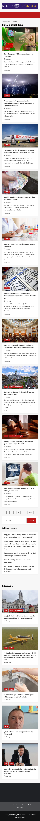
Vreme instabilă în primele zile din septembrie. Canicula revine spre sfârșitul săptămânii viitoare (19, 103)
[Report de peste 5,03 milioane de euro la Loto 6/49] (20, 39)
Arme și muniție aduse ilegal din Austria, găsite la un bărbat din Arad (18, 442)
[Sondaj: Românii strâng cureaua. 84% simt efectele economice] (20, 182)
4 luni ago (8, 662)
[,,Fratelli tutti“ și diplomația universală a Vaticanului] (20, 717)
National (7, 48)
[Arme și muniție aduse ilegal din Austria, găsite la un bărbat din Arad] (20, 427)
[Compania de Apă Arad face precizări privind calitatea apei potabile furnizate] (20, 680)
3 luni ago (8, 621)
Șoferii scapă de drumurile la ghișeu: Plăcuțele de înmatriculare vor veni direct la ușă (20, 295)
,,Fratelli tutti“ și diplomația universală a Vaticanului (18, 561)
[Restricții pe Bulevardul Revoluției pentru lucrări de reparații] (20, 377)
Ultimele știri (18, 387)
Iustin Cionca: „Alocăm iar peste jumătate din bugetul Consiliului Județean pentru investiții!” (19, 568)
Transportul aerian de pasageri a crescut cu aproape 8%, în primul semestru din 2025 (19, 151)
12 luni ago (8, 59)
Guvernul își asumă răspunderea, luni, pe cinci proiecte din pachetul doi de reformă (19, 346)
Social (18, 805)
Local (11, 387)
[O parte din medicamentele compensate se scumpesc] (20, 229)
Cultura (31, 805)
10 (25, 513)
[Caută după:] (15, 520)
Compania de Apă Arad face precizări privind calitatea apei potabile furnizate (20, 554)
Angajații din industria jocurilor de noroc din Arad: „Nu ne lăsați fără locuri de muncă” (20, 536)
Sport (24, 805)
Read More (7, 70)
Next (30, 513)
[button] (4, 14)
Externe (20, 807)
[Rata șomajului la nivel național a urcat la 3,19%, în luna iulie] (20, 474)
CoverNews (32, 815)
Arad (6, 387)
